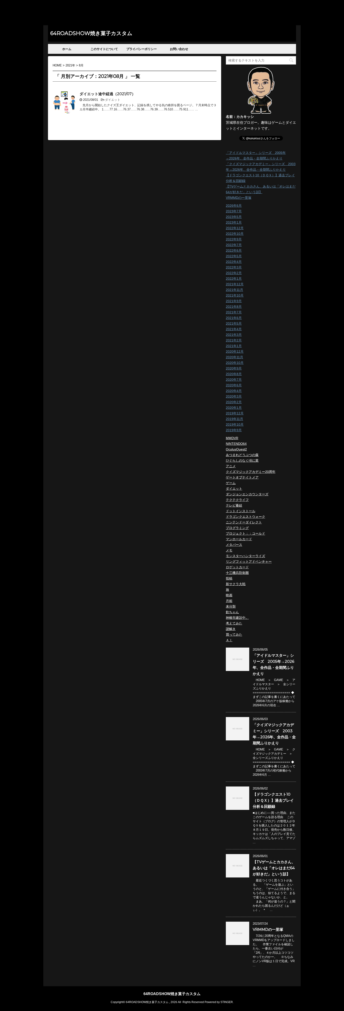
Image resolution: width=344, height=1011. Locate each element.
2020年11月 (234, 357)
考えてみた (234, 623)
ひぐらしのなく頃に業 (242, 460)
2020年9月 (234, 368)
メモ (229, 550)
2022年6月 (234, 250)
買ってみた (234, 634)
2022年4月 (234, 262)
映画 (229, 595)
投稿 (229, 578)
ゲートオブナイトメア (242, 477)
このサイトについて (104, 49)
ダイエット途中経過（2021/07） (107, 94)
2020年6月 (234, 385)
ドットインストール (240, 511)
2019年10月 (235, 424)
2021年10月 (235, 295)
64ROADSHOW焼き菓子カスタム (91, 33)
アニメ (231, 466)
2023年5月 (234, 217)
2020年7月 (234, 379)
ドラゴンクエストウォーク (245, 516)
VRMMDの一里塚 (238, 197)
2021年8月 (234, 306)
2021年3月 (234, 335)
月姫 (229, 601)
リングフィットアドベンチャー (249, 561)
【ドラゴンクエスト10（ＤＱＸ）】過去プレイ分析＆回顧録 (273, 800)
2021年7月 (234, 312)
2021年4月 (234, 329)
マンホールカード (239, 539)
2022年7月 (234, 245)
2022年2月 (234, 273)
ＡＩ (229, 640)
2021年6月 (234, 318)
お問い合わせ (179, 49)
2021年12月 (235, 284)
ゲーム (231, 483)
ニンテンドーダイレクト (244, 522)
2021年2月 (234, 340)
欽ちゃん (232, 612)
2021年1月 (234, 346)
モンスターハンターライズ (245, 556)
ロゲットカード (237, 567)
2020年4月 (234, 391)
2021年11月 (234, 290)
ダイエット (112, 99)
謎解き (231, 629)
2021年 (70, 65)
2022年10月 (235, 234)
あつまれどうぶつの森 (242, 455)
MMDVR (232, 438)
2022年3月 (234, 267)
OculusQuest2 (236, 449)
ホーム (66, 49)
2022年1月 (234, 278)
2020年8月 (234, 374)
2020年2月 (234, 402)
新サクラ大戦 (235, 584)
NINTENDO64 (236, 444)
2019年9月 (234, 430)
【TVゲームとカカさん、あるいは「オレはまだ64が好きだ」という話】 (274, 868)
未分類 (231, 606)
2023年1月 (234, 222)
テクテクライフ (237, 500)
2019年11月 (234, 419)
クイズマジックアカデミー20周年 (250, 472)
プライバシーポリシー (141, 49)
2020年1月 (234, 407)
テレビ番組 (234, 505)
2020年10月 (235, 363)
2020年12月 (235, 351)
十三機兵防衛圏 (237, 573)
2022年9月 (234, 239)
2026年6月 (234, 205)
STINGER (226, 1002)
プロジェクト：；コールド (245, 533)
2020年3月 (234, 396)
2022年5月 (234, 256)
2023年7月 (234, 211)
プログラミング (237, 528)
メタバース (234, 545)
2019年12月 (235, 413)
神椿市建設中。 (237, 618)
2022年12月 (235, 228)
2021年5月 (234, 323)
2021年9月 (234, 301)
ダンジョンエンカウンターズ (247, 494)
